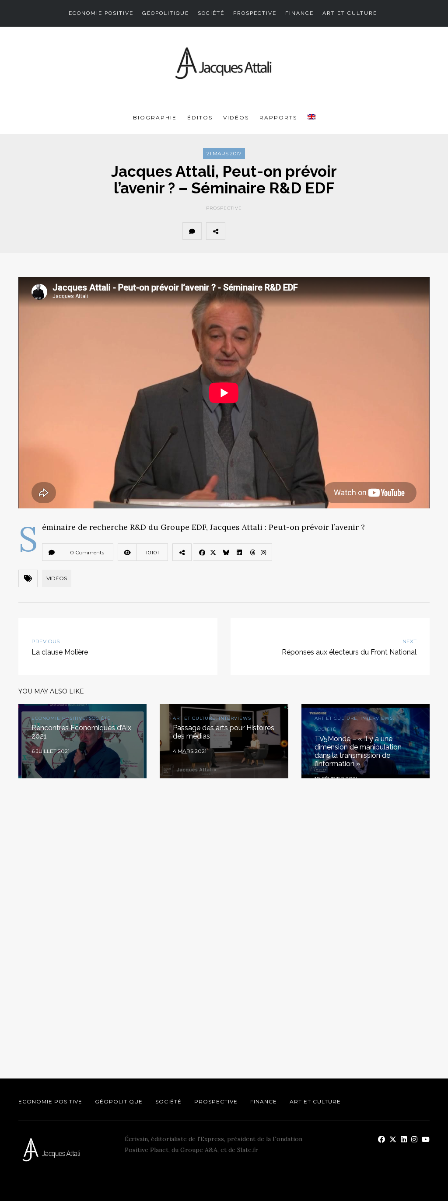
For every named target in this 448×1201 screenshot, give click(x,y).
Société (211, 13)
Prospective (254, 13)
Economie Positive (101, 13)
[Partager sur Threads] (313, 231)
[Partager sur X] (256, 231)
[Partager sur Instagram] (333, 231)
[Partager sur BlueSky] (275, 231)
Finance (299, 13)
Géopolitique (165, 13)
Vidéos (236, 117)
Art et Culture (349, 13)
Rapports (278, 117)
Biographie (155, 117)
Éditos (200, 117)
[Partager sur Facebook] (236, 231)
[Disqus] (224, 911)
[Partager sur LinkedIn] (294, 231)
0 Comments (87, 552)
